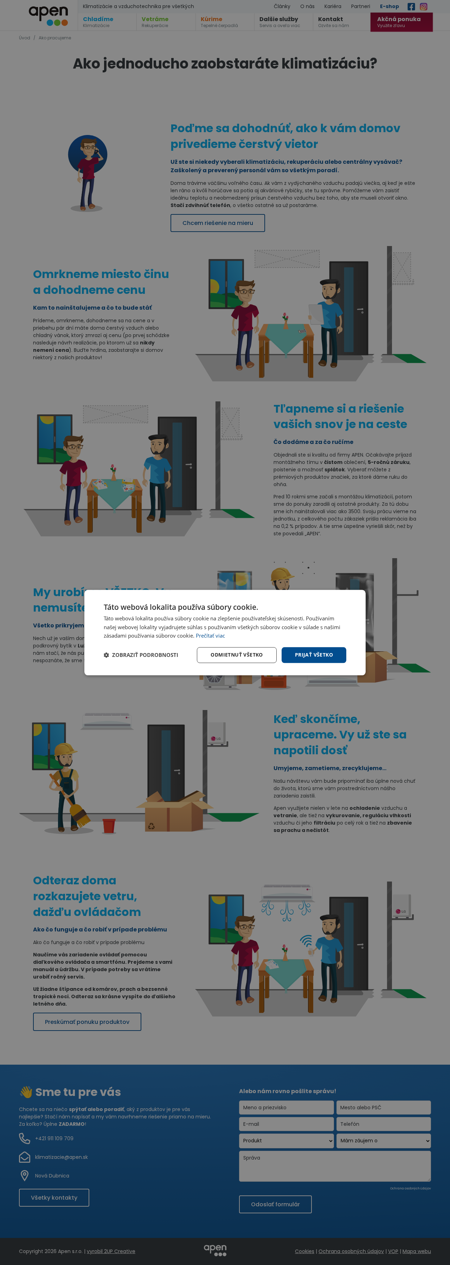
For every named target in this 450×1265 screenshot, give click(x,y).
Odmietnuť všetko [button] (237, 654)
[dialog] (225, 632)
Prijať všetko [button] (314, 654)
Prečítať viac (210, 635)
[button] (141, 655)
